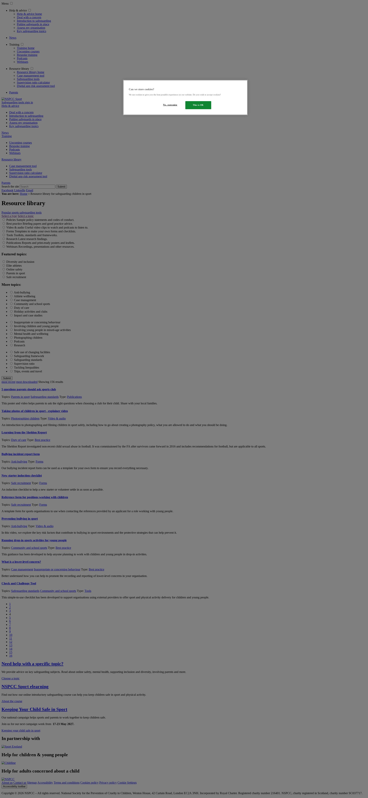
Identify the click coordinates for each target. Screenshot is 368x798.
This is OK (198, 105)
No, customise (170, 105)
